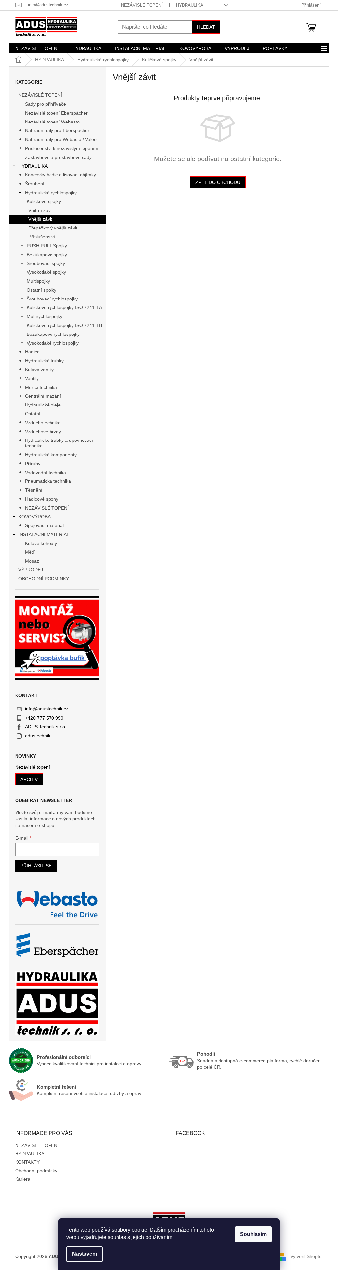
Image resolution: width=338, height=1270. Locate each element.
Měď (30, 552)
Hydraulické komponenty (51, 454)
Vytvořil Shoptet (306, 1256)
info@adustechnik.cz (46, 708)
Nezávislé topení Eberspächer (56, 113)
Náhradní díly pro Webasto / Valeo (61, 139)
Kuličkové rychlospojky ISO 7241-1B (64, 325)
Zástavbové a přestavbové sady (58, 157)
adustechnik (37, 735)
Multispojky (38, 281)
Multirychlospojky (44, 316)
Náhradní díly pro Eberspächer (57, 130)
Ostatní (32, 413)
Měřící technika (41, 387)
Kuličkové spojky (44, 201)
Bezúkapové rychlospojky (53, 334)
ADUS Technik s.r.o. (45, 726)
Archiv (29, 779)
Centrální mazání (43, 396)
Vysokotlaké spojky (46, 272)
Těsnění (33, 490)
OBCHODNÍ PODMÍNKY (43, 578)
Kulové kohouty (41, 543)
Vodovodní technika (45, 472)
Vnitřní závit (40, 210)
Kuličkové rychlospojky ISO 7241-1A (64, 307)
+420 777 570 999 (44, 718)
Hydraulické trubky (44, 360)
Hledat (206, 27)
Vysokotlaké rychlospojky (53, 343)
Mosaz (32, 561)
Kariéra (22, 1179)
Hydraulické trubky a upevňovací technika (59, 443)
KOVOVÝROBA (34, 516)
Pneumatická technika (48, 481)
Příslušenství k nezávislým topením (61, 148)
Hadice (32, 351)
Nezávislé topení (32, 767)
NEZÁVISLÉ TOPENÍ (142, 5)
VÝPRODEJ (30, 569)
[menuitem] (37, 48)
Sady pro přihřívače (45, 104)
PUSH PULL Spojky (47, 245)
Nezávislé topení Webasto (52, 121)
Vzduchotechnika (43, 422)
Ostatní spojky (41, 290)
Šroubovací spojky (46, 263)
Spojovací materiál (44, 525)
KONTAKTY (27, 1162)
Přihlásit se (35, 865)
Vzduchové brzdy (43, 431)
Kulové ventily (39, 369)
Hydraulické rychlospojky (51, 192)
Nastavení (84, 1254)
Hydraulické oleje (43, 404)
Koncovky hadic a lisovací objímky (60, 174)
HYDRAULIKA (189, 5)
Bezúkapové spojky (47, 254)
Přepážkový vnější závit (52, 227)
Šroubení (34, 183)
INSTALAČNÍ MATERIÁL (43, 534)
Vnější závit (40, 219)
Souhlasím (253, 1234)
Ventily (32, 378)
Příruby (32, 463)
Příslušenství (41, 236)
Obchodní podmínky (36, 1170)
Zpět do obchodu (217, 182)
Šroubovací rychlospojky (52, 298)
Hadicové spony (41, 499)
